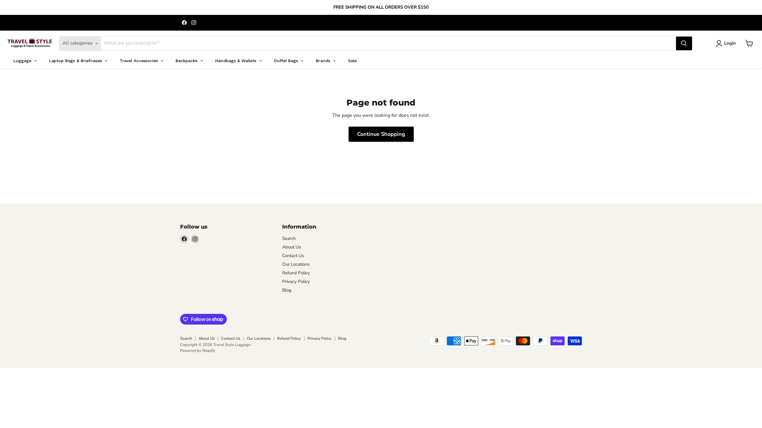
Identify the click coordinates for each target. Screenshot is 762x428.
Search (289, 238)
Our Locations (296, 264)
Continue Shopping (381, 134)
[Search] (684, 43)
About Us (291, 247)
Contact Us (293, 256)
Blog (286, 290)
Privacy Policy (296, 281)
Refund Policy (296, 273)
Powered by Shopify (197, 350)
